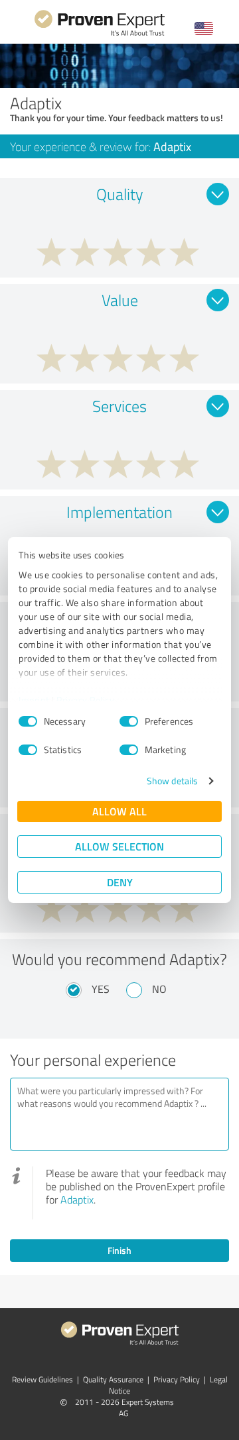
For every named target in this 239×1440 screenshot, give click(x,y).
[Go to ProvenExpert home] (100, 34)
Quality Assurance (113, 1379)
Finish (119, 1250)
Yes (101, 989)
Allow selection (119, 846)
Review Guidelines (42, 1379)
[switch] (129, 721)
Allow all (119, 811)
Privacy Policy (85, 700)
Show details (172, 780)
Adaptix (77, 1199)
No (159, 989)
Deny (120, 882)
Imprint (34, 700)
